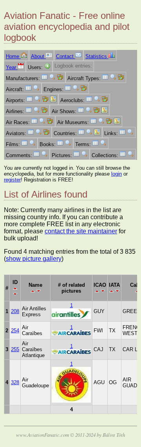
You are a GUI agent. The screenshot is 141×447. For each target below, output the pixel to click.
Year (12, 67)
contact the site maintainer (81, 231)
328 (15, 382)
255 (15, 349)
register (12, 180)
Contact (65, 56)
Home (13, 56)
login (116, 174)
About (38, 56)
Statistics (96, 56)
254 (15, 330)
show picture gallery (33, 258)
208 (15, 311)
